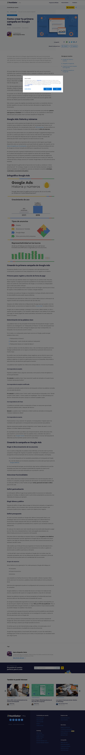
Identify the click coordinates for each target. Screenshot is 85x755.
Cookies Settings (28, 88)
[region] (43, 84)
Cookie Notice (27, 85)
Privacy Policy (30, 84)
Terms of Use (39, 80)
